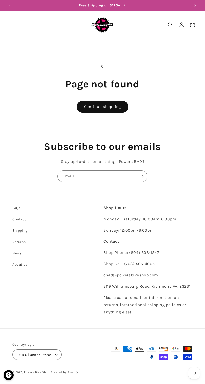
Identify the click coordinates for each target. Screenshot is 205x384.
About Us (20, 264)
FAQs (16, 208)
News (17, 253)
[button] (10, 24)
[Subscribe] (141, 176)
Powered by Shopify (64, 372)
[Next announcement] (195, 5)
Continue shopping (102, 106)
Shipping (20, 230)
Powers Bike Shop (37, 372)
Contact (19, 219)
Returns (19, 242)
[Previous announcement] (9, 5)
